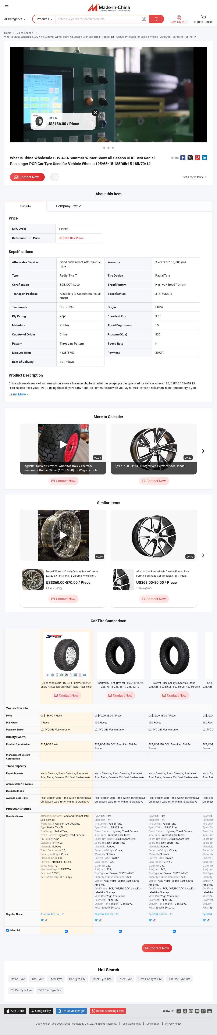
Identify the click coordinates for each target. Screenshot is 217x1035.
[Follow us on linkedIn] (209, 1011)
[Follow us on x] (185, 1011)
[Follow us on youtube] (197, 1011)
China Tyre (18, 979)
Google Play (41, 1011)
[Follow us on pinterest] (203, 1011)
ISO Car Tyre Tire (179, 979)
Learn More (17, 394)
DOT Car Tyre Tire (49, 990)
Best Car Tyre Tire (150, 979)
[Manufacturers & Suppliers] (108, 7)
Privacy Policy (173, 1023)
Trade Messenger (71, 1011)
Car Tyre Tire (77, 979)
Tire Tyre (37, 979)
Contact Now (29, 177)
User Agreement (131, 1023)
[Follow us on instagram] (191, 1011)
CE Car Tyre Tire (21, 990)
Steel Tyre (56, 979)
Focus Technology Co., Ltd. (79, 1023)
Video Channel (25, 33)
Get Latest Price (193, 177)
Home (7, 33)
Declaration (153, 1023)
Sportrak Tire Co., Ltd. (52, 914)
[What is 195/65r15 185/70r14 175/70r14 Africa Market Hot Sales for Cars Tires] (113, 148)
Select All (14, 930)
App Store (15, 1011)
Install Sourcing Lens (110, 1011)
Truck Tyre (125, 979)
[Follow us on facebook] (179, 1011)
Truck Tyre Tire (101, 979)
